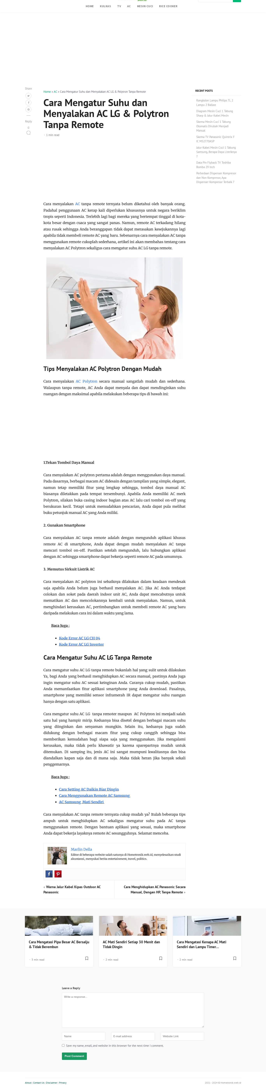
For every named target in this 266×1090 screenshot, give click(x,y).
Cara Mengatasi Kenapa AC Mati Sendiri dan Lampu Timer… (201, 944)
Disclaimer (51, 1082)
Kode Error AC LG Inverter (81, 644)
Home (90, 6)
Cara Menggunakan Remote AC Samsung (94, 795)
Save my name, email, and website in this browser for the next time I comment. (115, 1045)
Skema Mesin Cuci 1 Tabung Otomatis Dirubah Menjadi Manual (213, 126)
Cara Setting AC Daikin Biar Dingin (89, 789)
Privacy (62, 1082)
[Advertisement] (133, 55)
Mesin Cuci (145, 6)
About (28, 1082)
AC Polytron (86, 381)
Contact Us (38, 1082)
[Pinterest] (58, 873)
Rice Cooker (168, 6)
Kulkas (105, 6)
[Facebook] (49, 873)
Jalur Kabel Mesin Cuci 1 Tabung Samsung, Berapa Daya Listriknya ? (216, 152)
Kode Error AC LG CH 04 (79, 638)
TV (119, 6)
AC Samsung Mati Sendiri (81, 802)
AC (129, 6)
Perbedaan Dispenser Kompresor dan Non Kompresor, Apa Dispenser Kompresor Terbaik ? (216, 177)
